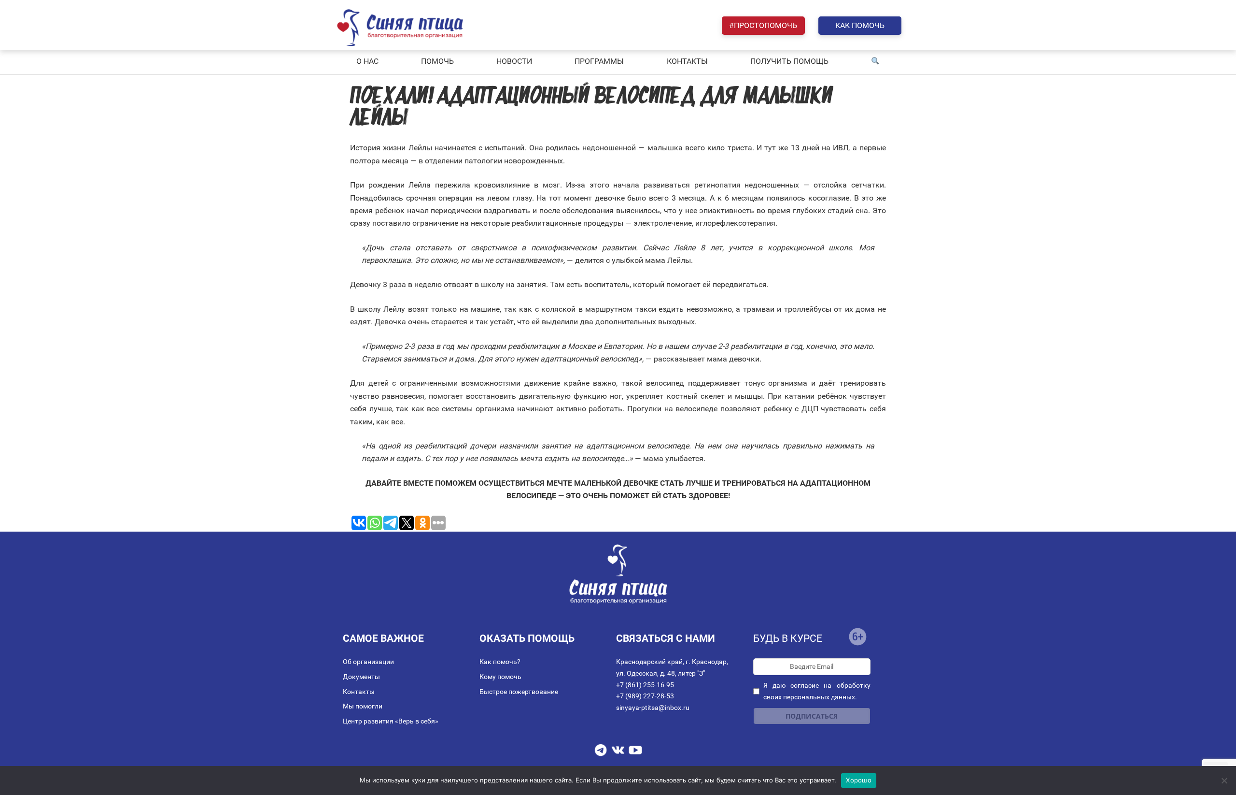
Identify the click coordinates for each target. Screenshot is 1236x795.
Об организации (368, 661)
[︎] (875, 61)
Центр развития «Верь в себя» (390, 721)
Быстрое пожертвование (518, 691)
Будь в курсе (787, 638)
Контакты (359, 691)
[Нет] (1224, 780)
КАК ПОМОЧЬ (860, 25)
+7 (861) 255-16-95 (645, 685)
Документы (361, 676)
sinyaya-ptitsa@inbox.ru (652, 707)
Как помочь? (499, 661)
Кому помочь (500, 676)
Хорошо (858, 780)
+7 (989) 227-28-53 (645, 696)
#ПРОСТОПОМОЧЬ (763, 25)
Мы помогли (362, 706)
